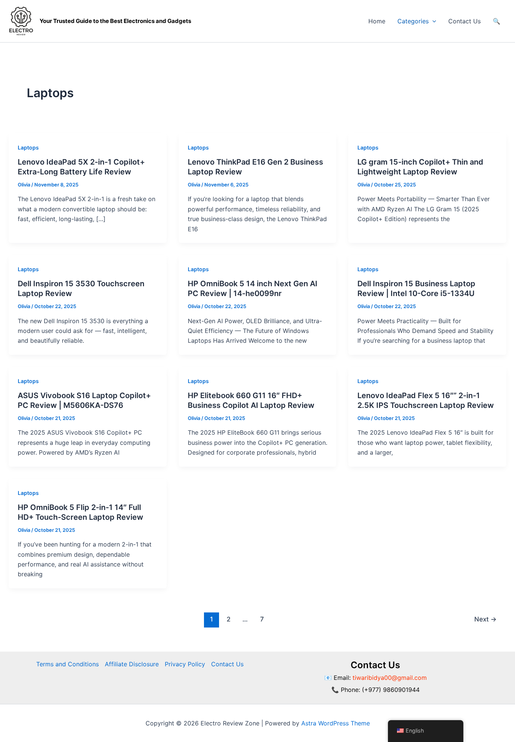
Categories (413, 21)
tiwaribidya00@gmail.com (390, 677)
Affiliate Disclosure (132, 664)
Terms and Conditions (67, 664)
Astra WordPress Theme (335, 723)
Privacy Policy (185, 664)
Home (376, 21)
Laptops (28, 147)
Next (485, 619)
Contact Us (464, 21)
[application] (432, 21)
